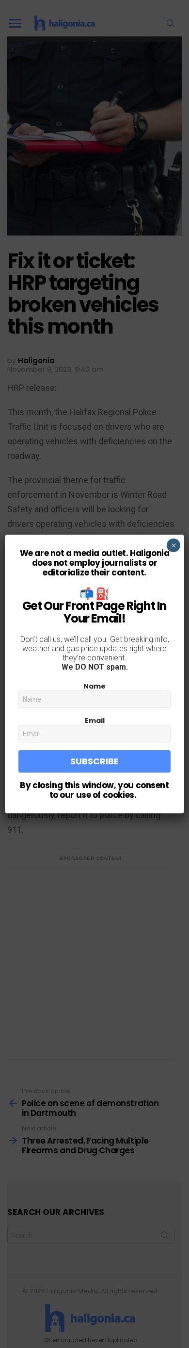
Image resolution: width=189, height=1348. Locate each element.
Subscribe (94, 761)
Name (94, 686)
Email (95, 720)
